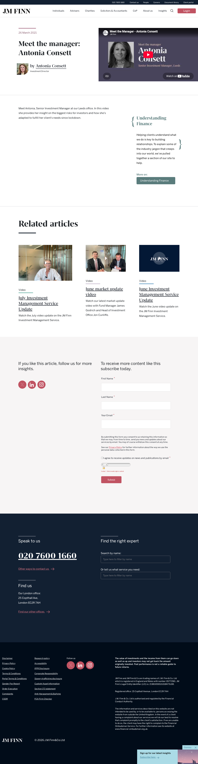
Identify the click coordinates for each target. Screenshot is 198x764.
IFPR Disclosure (41, 668)
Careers (156, 2)
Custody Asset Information (47, 684)
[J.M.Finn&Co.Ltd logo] (12, 740)
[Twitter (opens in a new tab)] (22, 384)
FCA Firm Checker (43, 699)
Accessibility (40, 663)
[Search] (172, 11)
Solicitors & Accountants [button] (113, 10)
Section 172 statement (45, 689)
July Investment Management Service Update (38, 304)
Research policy (42, 658)
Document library (172, 2)
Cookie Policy (8, 668)
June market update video (104, 292)
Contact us (134, 2)
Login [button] (186, 10)
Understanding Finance (154, 180)
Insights (162, 10)
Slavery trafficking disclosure (48, 678)
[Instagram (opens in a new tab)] (41, 384)
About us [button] (148, 10)
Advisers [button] (74, 10)
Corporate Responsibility (46, 673)
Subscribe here (147, 757)
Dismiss (188, 747)
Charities (90, 10)
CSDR (5, 699)
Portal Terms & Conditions (14, 678)
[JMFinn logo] (16, 11)
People (146, 2)
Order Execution (10, 689)
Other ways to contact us (33, 568)
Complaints (7, 694)
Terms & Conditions (11, 673)
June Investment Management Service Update (159, 295)
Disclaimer (7, 658)
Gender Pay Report (11, 684)
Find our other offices (31, 611)
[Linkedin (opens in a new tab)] (32, 385)
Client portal (188, 2)
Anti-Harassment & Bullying (47, 694)
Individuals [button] (58, 10)
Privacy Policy (115, 447)
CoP (135, 10)
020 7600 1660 (118, 2)
